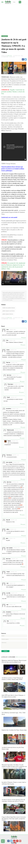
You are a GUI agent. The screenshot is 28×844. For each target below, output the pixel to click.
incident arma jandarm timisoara (8, 307)
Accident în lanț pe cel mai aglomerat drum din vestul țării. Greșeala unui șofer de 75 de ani (13, 800)
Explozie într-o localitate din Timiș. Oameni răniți (14, 730)
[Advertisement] (14, 15)
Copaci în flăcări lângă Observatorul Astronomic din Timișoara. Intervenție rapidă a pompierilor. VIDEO (14, 818)
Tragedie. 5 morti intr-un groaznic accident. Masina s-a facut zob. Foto (13, 92)
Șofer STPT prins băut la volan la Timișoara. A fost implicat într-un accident (13, 696)
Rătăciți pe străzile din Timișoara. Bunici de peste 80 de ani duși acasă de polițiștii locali (14, 661)
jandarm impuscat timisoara (7, 314)
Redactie (9, 55)
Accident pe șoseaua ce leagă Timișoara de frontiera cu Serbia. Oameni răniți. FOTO (12, 678)
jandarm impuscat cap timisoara (8, 310)
